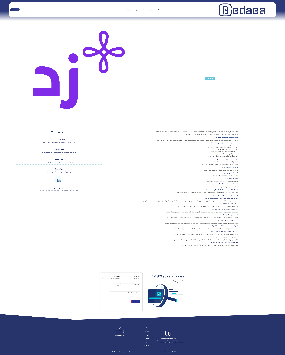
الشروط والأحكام (116, 351)
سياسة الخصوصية (127, 351)
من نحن (150, 10)
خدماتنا (143, 10)
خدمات (177, 341)
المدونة (137, 10)
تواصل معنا (129, 10)
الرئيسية (156, 10)
